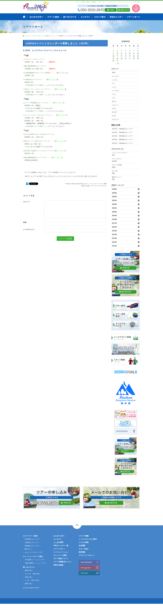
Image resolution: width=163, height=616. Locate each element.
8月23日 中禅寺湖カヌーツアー (122, 139)
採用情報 (82, 552)
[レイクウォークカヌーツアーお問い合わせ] (125, 474)
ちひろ (114, 108)
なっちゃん (115, 76)
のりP (114, 116)
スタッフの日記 (117, 165)
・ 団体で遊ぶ (28, 583)
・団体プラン (27, 549)
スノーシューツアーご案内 (33, 556)
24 (117, 58)
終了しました (62, 73)
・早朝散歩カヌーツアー (31, 546)
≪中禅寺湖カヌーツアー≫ (32, 79)
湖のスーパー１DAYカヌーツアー (36, 141)
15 (138, 53)
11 (121, 53)
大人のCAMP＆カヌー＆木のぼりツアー (38, 134)
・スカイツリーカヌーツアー (33, 552)
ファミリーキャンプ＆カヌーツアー (37, 115)
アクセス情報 (84, 542)
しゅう (114, 87)
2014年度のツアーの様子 (34, 85)
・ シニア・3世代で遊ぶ (31, 580)
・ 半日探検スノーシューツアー (34, 560)
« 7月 (117, 63)
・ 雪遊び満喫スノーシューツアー (34, 563)
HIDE (113, 72)
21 (134, 56)
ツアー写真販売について (62, 562)
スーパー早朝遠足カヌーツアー (35, 103)
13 (130, 53)
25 (121, 58)
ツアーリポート (117, 159)
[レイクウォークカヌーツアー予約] (125, 454)
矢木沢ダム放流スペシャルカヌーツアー (39, 151)
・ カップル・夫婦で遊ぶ (31, 574)
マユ (113, 83)
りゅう (114, 94)
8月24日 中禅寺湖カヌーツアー (122, 136)
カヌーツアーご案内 (30, 536)
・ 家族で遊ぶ (28, 570)
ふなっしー (115, 105)
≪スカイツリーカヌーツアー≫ (34, 59)
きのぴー (115, 112)
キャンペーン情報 (60, 555)
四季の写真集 (58, 565)
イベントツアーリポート (120, 153)
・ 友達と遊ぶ (28, 577)
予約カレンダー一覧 (60, 545)
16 (113, 56)
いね (113, 98)
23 (113, 58)
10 (117, 53)
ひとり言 (115, 171)
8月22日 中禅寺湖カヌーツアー (122, 143)
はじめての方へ (59, 536)
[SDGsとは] (125, 374)
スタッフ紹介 (84, 549)
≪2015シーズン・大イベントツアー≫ (36, 89)
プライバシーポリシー (87, 555)
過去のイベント (117, 177)
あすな (114, 101)
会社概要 (82, 545)
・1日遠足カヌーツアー (31, 542)
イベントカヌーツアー (31, 588)
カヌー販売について (60, 558)
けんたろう (115, 119)
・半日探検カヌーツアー (31, 539)
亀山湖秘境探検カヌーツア (34, 157)
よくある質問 (58, 542)
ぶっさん (115, 80)
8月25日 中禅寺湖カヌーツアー (122, 129)
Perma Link (103, 185)
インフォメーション (60, 552)
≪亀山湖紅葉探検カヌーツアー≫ (34, 66)
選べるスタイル (28, 567)
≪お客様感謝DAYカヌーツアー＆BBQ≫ (37, 73)
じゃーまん (115, 90)
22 (138, 56)
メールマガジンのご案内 (88, 539)
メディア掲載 (84, 536)
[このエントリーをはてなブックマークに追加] (27, 183)
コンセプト (57, 539)
